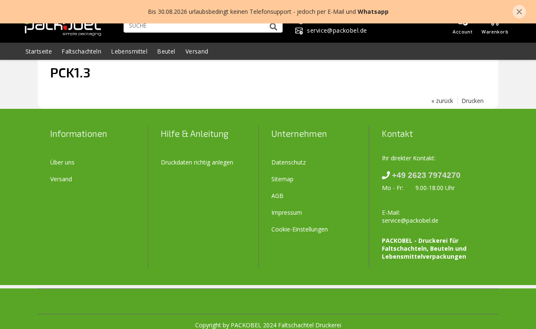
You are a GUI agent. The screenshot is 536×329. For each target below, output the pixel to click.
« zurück (442, 101)
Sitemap (282, 179)
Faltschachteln (81, 51)
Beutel (166, 51)
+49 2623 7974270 (426, 175)
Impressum (286, 212)
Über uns (62, 162)
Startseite (39, 51)
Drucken (473, 101)
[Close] (519, 11)
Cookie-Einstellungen (299, 229)
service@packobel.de (410, 220)
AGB (277, 196)
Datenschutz (288, 162)
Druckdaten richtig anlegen (197, 162)
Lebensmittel (129, 51)
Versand (197, 51)
